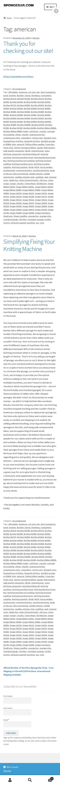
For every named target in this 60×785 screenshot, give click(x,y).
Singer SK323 (41, 200)
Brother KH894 (9, 118)
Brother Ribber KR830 (46, 128)
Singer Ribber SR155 (44, 187)
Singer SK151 (28, 193)
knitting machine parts (22, 164)
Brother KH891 (30, 115)
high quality (49, 147)
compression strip (11, 138)
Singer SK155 (41, 193)
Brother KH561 (44, 102)
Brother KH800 (23, 105)
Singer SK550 (28, 206)
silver (50, 180)
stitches (23, 219)
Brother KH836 (16, 108)
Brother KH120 (9, 98)
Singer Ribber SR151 (25, 187)
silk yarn (43, 180)
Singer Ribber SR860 (31, 190)
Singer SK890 (28, 213)
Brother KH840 (30, 108)
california (33, 131)
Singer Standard (42, 213)
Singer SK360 (15, 206)
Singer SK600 (15, 209)
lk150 (36, 167)
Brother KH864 (23, 112)
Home (9, 18)
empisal (20, 144)
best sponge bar (48, 92)
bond (5, 95)
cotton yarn (37, 138)
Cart (46, 777)
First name (8, 696)
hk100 (27, 151)
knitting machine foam (22, 157)
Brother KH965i (24, 124)
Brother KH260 (23, 98)
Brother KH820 (37, 105)
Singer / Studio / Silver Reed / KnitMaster (28, 183)
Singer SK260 (28, 196)
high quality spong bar (13, 151)
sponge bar (33, 216)
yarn (42, 222)
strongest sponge (36, 219)
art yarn (32, 92)
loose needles (46, 167)
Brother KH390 (16, 102)
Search (30, 780)
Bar (38, 92)
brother (12, 95)
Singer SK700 (41, 209)
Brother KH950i (44, 121)
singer (6, 183)
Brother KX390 (16, 128)
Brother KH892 (44, 115)
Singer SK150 (15, 193)
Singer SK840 (15, 213)
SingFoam (8, 216)
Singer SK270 (41, 196)
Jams (47, 151)
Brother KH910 (37, 118)
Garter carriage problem (25, 147)
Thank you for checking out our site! (28, 47)
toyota (6, 222)
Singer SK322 (28, 200)
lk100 (31, 167)
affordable (13, 92)
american (23, 92)
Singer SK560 (41, 206)
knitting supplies (20, 167)
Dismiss (7, 770)
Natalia (36, 38)
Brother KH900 (23, 118)
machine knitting (41, 170)
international (37, 151)
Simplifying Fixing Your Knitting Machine (29, 245)
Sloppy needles (20, 216)
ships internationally (28, 180)
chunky (25, 134)
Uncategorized (19, 89)
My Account (10, 780)
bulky (25, 131)
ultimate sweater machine (23, 222)
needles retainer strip (25, 177)
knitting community (12, 154)
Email (6, 720)
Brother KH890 (16, 115)
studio (48, 219)
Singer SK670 (28, 209)
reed (46, 177)
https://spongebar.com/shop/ (18, 76)
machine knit (9, 170)
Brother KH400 (30, 102)
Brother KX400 (29, 128)
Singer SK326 (15, 203)
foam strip (8, 147)
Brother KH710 (9, 105)
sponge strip (45, 216)
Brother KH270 (37, 98)
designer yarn (50, 138)
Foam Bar (50, 144)
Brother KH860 (9, 112)
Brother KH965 (9, 124)
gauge (40, 147)
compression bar (37, 134)
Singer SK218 (15, 196)
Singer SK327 (28, 203)
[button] (56, 11)
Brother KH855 (44, 108)
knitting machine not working (21, 160)
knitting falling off (31, 154)
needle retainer (36, 173)
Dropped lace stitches (13, 141)
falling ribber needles (35, 144)
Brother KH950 (30, 121)
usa (37, 222)
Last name (7, 708)
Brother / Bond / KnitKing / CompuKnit (34, 95)
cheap (18, 134)
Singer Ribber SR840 (12, 190)
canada (42, 131)
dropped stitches (32, 141)
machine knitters (24, 170)
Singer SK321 (15, 200)
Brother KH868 (37, 112)
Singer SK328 (41, 203)
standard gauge (10, 219)
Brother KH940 (16, 121)
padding (39, 177)
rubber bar (13, 180)
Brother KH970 (38, 124)
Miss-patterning (20, 173)
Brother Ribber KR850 (12, 131)
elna (14, 144)
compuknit (26, 138)
